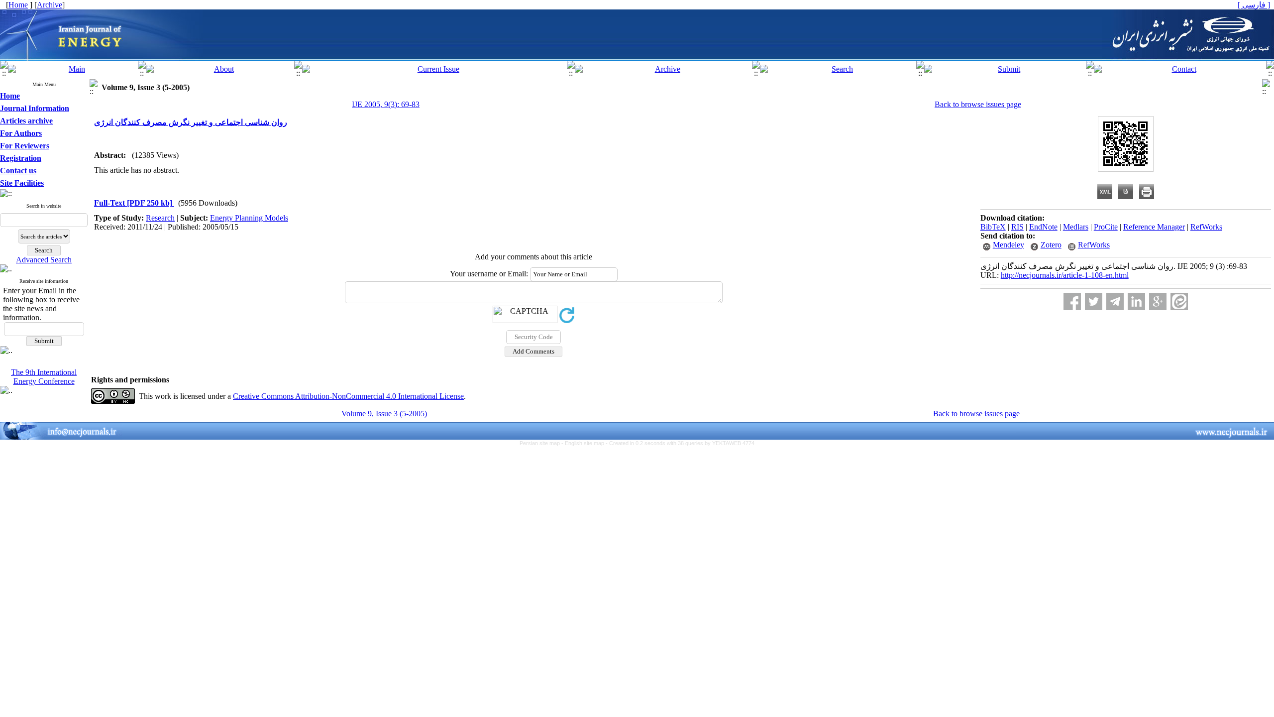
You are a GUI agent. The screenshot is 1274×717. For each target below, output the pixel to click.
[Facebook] (1072, 301)
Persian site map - (542, 443)
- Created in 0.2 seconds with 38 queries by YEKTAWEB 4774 (680, 443)
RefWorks (1206, 227)
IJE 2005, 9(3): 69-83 (386, 104)
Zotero (1051, 244)
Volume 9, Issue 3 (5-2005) (384, 413)
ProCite (1106, 227)
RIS (1017, 227)
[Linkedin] (1136, 301)
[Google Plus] (1158, 301)
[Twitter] (1093, 301)
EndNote (1043, 227)
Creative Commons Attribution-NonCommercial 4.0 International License (348, 396)
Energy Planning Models (249, 218)
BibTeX (993, 227)
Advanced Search (44, 259)
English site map (585, 443)
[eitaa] (1179, 301)
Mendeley (1008, 244)
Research (160, 218)
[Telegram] (1115, 301)
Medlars (1075, 227)
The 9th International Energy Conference (44, 376)
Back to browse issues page (978, 104)
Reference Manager (1154, 227)
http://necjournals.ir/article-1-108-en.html (1065, 275)
